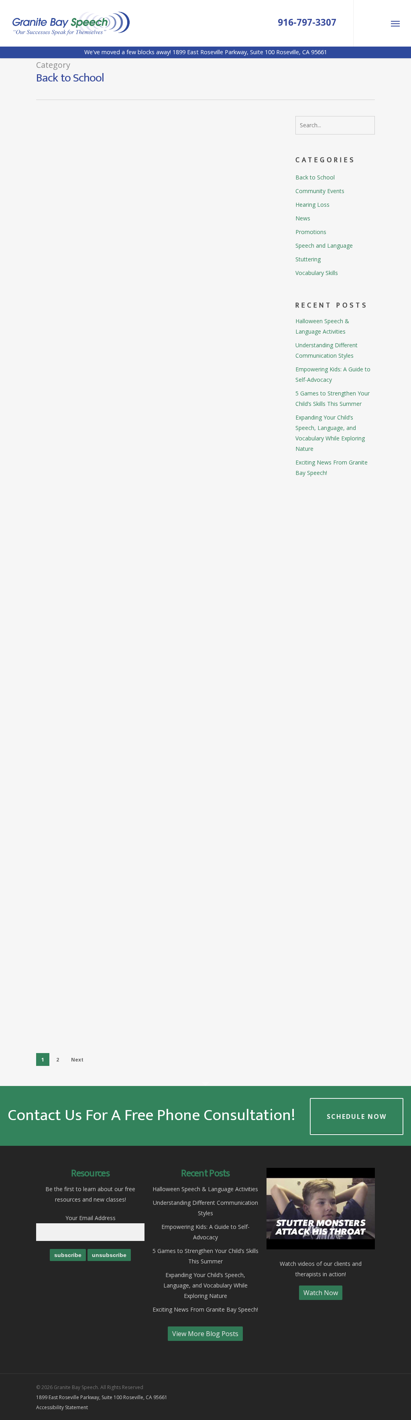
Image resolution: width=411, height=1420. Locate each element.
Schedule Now (357, 1116)
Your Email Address (90, 1218)
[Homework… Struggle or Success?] (76, 433)
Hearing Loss (312, 204)
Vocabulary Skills (316, 273)
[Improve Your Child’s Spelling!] (76, 1000)
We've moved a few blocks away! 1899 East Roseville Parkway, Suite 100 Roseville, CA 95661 (205, 52)
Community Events (319, 191)
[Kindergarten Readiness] (76, 157)
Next (77, 1059)
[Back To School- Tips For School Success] (76, 815)
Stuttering (191, 321)
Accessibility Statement (62, 1407)
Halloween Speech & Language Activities (322, 326)
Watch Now (320, 1292)
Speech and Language (206, 137)
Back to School (151, 137)
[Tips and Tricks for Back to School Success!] (76, 618)
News (302, 218)
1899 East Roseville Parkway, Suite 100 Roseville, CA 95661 (101, 1397)
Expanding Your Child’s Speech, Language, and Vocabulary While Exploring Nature (330, 433)
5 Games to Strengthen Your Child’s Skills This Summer (332, 398)
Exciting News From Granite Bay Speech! (331, 467)
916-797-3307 (307, 22)
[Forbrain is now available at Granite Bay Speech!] (76, 716)
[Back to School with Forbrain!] (76, 249)
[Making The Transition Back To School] (76, 907)
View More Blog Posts (205, 1333)
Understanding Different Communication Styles (326, 350)
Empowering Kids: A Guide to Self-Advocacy (332, 374)
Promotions (192, 691)
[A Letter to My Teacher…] (76, 341)
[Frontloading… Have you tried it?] (76, 525)
